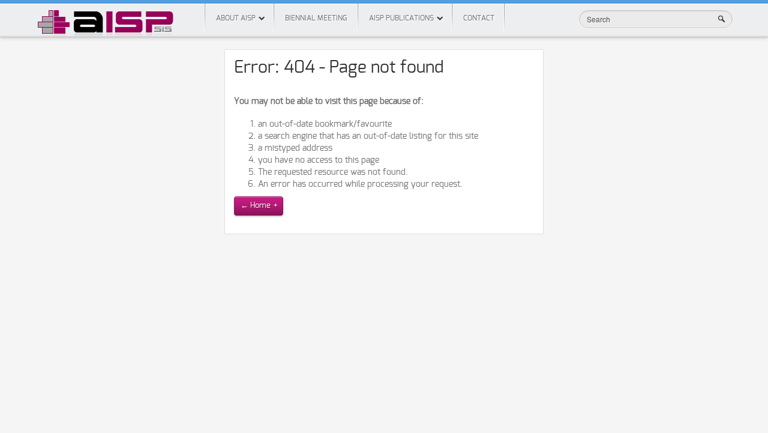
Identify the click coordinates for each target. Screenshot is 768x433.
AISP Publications (401, 18)
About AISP (236, 18)
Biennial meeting (316, 18)
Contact (478, 18)
